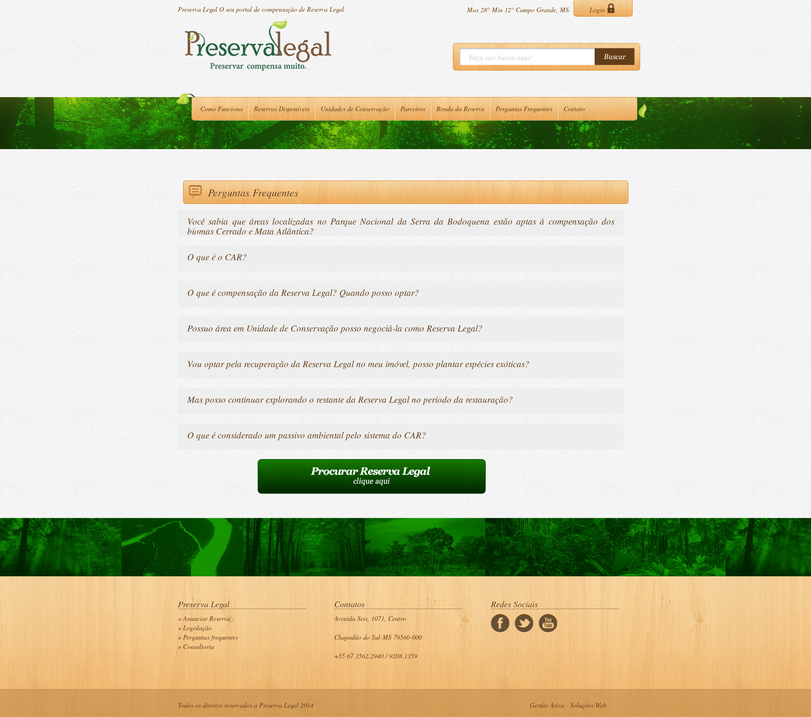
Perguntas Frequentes (524, 108)
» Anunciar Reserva (204, 618)
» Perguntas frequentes (208, 637)
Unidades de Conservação (355, 108)
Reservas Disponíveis (281, 108)
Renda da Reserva (460, 108)
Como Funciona (221, 108)
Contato (574, 108)
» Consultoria (196, 646)
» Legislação (195, 627)
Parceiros (412, 108)
